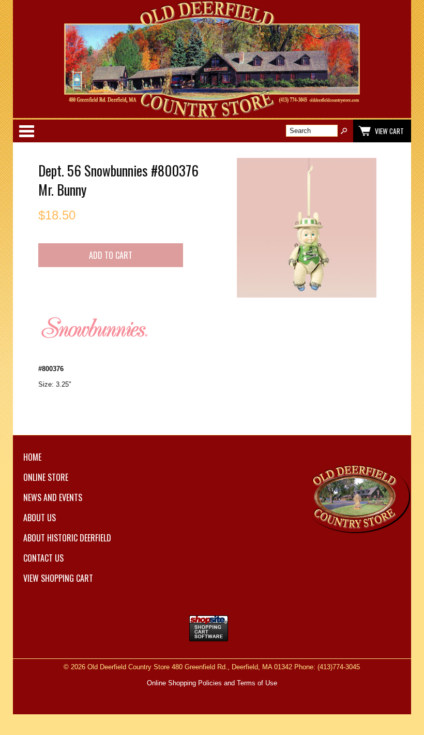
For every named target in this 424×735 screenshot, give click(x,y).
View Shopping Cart (58, 578)
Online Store (45, 477)
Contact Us (43, 558)
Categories (26, 131)
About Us (39, 517)
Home (32, 457)
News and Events (52, 497)
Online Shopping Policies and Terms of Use (212, 683)
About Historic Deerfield (67, 538)
